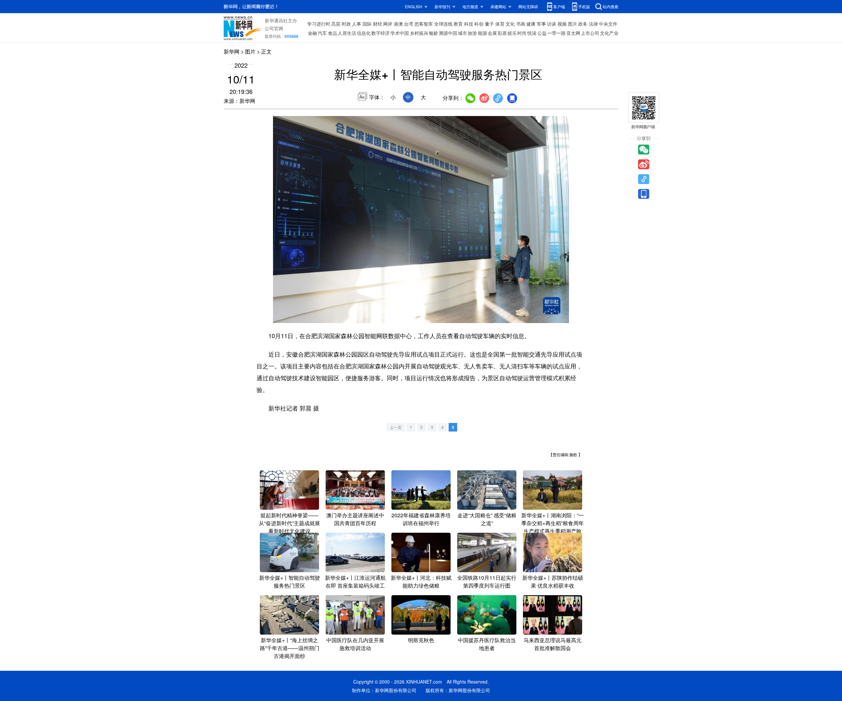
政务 (582, 23)
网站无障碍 (528, 6)
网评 (387, 23)
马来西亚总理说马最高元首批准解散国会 (553, 644)
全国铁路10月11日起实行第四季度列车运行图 (486, 581)
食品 (332, 33)
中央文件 (608, 23)
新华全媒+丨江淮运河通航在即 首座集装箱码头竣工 (355, 581)
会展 (492, 33)
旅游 (472, 33)
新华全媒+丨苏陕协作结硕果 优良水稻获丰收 (552, 581)
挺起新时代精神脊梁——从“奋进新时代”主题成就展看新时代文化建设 (289, 523)
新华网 (231, 51)
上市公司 (590, 33)
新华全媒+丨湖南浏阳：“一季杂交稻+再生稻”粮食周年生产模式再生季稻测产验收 (552, 527)
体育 (500, 23)
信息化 (364, 33)
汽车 (322, 33)
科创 (478, 23)
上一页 (396, 427)
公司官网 (274, 28)
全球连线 (443, 23)
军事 (541, 23)
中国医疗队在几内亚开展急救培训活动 (355, 644)
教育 (458, 23)
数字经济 (380, 33)
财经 (377, 23)
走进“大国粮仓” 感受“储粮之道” (487, 519)
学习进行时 (318, 23)
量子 (489, 23)
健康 (530, 23)
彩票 (502, 33)
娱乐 (512, 33)
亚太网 (573, 33)
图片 (572, 23)
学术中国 (399, 33)
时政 (346, 23)
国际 (367, 23)
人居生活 (347, 33)
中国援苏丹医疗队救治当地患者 (487, 644)
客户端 (559, 6)
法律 (593, 23)
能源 (482, 33)
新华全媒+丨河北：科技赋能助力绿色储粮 (421, 581)
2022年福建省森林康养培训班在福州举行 (421, 519)
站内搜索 (610, 6)
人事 (356, 23)
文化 (510, 23)
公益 (542, 33)
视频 (562, 23)
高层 (335, 23)
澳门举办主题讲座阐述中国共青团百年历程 (355, 519)
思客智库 (423, 23)
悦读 (531, 33)
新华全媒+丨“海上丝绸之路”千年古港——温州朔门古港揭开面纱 (289, 648)
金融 (312, 33)
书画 (520, 23)
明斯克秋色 (421, 640)
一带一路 (556, 33)
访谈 (551, 23)
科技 (468, 23)
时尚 (522, 33)
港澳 (398, 23)
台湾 (408, 23)
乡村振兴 (419, 33)
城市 (462, 33)
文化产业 (609, 33)
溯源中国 (448, 33)
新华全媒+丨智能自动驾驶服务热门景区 (289, 581)
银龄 (433, 33)
